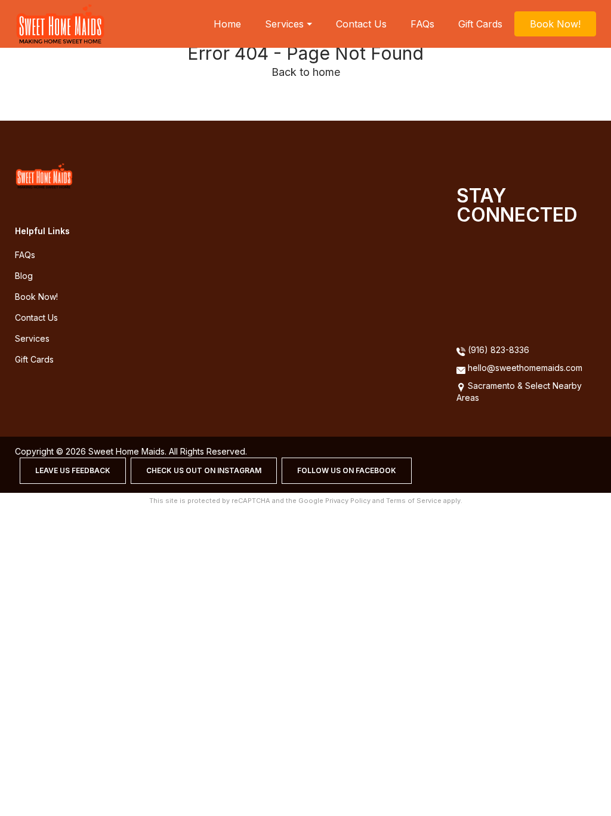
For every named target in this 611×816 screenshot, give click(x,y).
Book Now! (555, 24)
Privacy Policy (348, 500)
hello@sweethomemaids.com (525, 368)
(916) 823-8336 (497, 350)
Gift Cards (480, 24)
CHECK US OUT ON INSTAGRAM (203, 470)
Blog (24, 276)
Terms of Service (414, 500)
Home (227, 24)
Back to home (305, 72)
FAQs (422, 24)
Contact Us (361, 24)
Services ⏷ (288, 24)
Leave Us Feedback (72, 470)
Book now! (36, 297)
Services (32, 338)
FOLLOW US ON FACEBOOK (346, 470)
